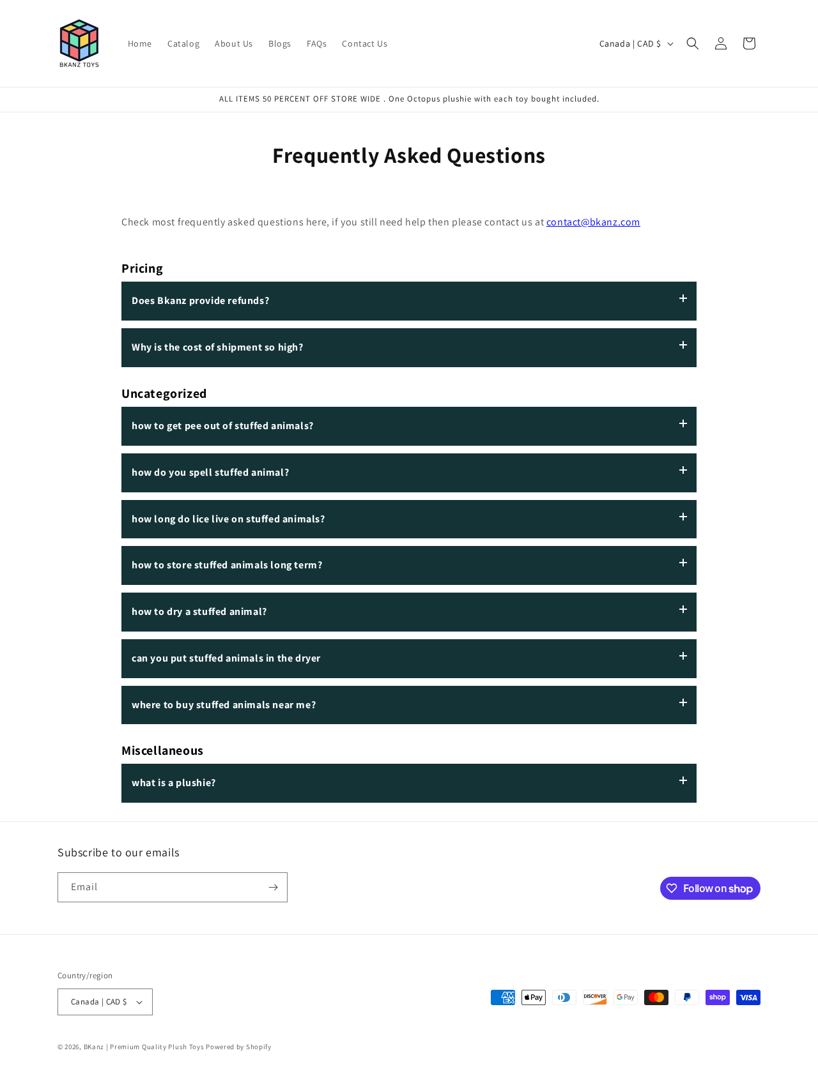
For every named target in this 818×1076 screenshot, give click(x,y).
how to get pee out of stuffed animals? (223, 425)
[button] (693, 43)
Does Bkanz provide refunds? (200, 300)
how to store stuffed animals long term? (227, 565)
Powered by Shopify (239, 1046)
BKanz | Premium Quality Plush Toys (144, 1046)
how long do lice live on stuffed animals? (228, 519)
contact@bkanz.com (593, 222)
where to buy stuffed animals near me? (224, 704)
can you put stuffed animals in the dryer (226, 658)
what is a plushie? (174, 782)
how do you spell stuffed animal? (210, 472)
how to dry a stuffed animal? (199, 611)
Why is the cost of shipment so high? (218, 347)
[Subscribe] (273, 887)
